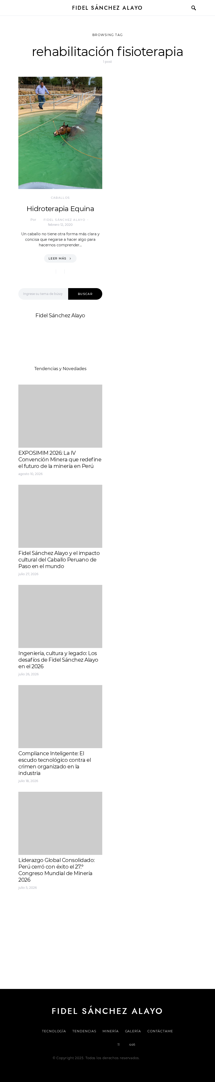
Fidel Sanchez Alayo (39, 905)
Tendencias (84, 1031)
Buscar (85, 294)
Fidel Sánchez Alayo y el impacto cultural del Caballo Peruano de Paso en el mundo (59, 559)
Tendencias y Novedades (60, 368)
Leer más (58, 258)
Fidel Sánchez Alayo (107, 8)
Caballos (60, 198)
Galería (133, 1031)
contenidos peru (35, 924)
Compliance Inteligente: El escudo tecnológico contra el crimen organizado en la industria (54, 763)
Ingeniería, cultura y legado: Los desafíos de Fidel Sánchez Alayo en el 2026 (58, 660)
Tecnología (54, 1031)
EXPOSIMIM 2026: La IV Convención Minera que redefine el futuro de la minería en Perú (59, 459)
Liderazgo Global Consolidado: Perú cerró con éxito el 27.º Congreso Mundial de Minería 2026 (56, 870)
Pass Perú (71, 918)
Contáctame (160, 1031)
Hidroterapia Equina (60, 208)
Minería (111, 1031)
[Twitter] (89, 1044)
